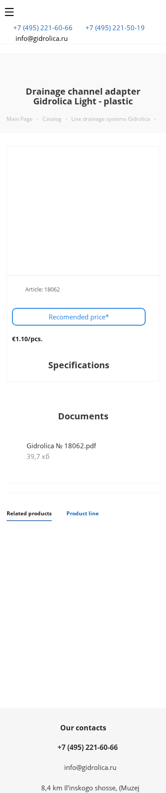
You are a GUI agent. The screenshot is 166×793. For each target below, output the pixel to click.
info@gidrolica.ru (41, 38)
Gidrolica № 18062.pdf (61, 445)
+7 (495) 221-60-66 (43, 27)
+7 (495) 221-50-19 (115, 27)
